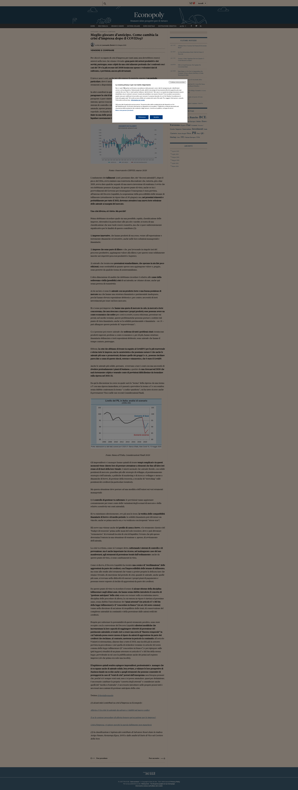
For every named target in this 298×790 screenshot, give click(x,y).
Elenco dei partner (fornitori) (124, 110)
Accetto (156, 117)
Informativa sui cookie (138, 100)
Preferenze (142, 117)
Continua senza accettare (177, 82)
